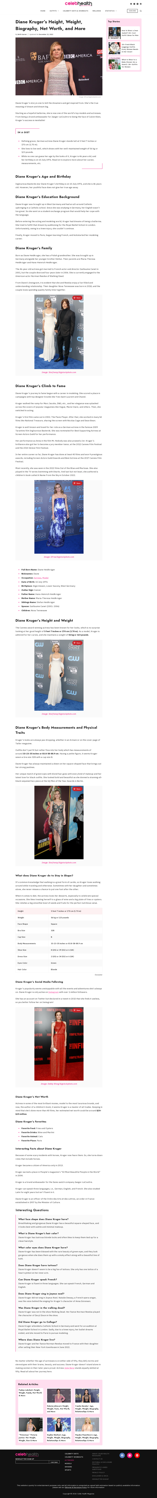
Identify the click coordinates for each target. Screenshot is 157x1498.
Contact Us (97, 1459)
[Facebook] (131, 4)
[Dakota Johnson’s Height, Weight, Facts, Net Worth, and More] (59, 1396)
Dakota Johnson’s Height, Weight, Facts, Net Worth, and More (58, 1409)
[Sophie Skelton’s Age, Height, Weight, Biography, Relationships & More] (59, 1424)
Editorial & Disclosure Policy (76, 1487)
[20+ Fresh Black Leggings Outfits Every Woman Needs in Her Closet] (115, 48)
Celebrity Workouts (74, 1457)
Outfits (53, 11)
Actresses (69, 1460)
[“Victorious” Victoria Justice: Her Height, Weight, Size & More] (31, 1424)
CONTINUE (54, 1462)
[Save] (77, 298)
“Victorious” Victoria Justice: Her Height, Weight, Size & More (28, 1438)
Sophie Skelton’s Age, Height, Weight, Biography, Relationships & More (59, 1438)
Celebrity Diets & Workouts (75, 11)
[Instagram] (134, 4)
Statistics (109, 11)
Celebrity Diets (71, 1454)
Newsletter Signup (100, 1479)
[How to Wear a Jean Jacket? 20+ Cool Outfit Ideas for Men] (115, 33)
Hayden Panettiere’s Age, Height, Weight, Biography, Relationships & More (87, 1438)
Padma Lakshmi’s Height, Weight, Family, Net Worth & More (30, 1393)
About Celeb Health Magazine (100, 1455)
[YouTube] (137, 4)
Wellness (96, 11)
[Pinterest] (141, 4)
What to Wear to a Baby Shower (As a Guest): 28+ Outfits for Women (130, 63)
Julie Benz (69, 1368)
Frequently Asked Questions (99, 1468)
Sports (68, 1470)
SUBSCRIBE (132, 11)
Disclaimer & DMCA (100, 1476)
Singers (68, 1467)
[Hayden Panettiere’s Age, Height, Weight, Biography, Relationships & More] (87, 1424)
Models (68, 1463)
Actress (37, 578)
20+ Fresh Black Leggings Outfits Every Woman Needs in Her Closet (130, 48)
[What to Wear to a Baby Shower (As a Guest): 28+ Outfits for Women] (115, 63)
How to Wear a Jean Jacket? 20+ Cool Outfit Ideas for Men (130, 33)
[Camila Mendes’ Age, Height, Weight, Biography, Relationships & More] (87, 1396)
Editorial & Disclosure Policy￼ (102, 1463)
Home (42, 11)
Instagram (53, 992)
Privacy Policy (98, 1473)
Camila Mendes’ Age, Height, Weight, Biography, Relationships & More (87, 1409)
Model (45, 578)
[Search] (141, 11)
